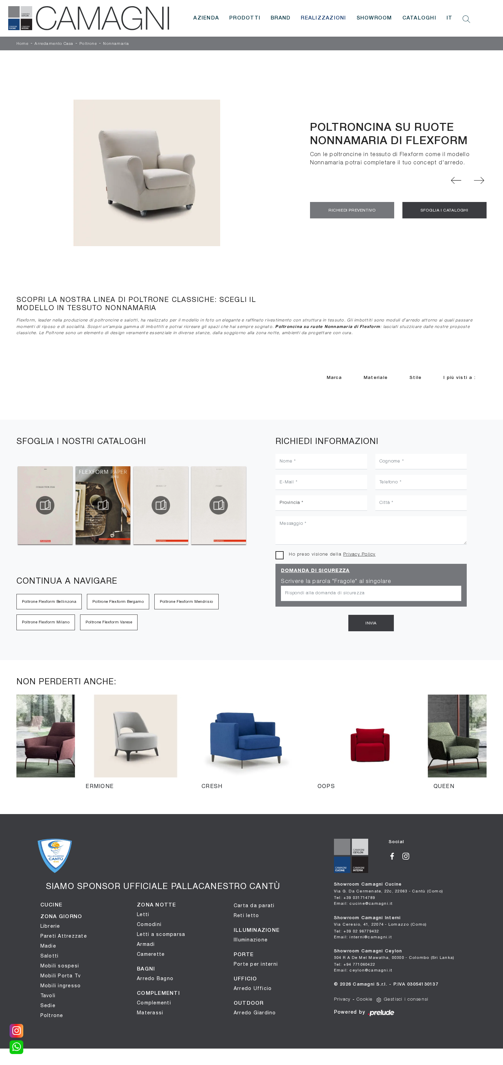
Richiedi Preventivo (351, 210)
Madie (48, 946)
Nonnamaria (116, 44)
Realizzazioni (323, 18)
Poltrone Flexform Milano (45, 622)
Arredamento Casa (54, 44)
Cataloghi (419, 18)
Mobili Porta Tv (60, 975)
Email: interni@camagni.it (363, 937)
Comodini (149, 924)
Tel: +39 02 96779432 (356, 931)
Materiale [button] (376, 378)
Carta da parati (254, 905)
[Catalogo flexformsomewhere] (218, 505)
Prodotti (244, 18)
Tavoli (48, 995)
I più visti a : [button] (459, 378)
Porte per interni (256, 964)
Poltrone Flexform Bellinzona (49, 601)
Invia (371, 623)
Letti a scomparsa (161, 934)
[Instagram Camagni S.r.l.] (408, 855)
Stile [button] (416, 378)
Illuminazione (251, 939)
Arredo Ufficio (253, 988)
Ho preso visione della (332, 554)
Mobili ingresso (60, 985)
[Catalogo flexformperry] (161, 505)
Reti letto (246, 915)
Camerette (151, 954)
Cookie (365, 999)
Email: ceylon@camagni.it (363, 970)
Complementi (154, 1002)
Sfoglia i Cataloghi (444, 210)
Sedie (47, 1005)
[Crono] (479, 180)
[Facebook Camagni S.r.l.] (395, 855)
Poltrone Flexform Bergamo (118, 601)
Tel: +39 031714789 (354, 897)
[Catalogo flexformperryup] (103, 505)
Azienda (206, 18)
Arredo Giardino (255, 1012)
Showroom (374, 18)
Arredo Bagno (155, 978)
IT (450, 18)
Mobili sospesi (59, 965)
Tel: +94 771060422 (354, 964)
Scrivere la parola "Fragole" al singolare (336, 581)
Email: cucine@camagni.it (363, 903)
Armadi (146, 944)
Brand (281, 18)
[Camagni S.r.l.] (88, 18)
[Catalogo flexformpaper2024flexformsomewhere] (45, 505)
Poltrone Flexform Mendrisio (186, 601)
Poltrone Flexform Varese (109, 622)
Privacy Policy (359, 554)
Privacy (342, 999)
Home (22, 44)
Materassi (150, 1012)
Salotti (49, 956)
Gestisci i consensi (406, 999)
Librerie (50, 926)
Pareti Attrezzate (63, 936)
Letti (143, 914)
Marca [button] (334, 378)
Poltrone (88, 44)
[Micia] (456, 180)
